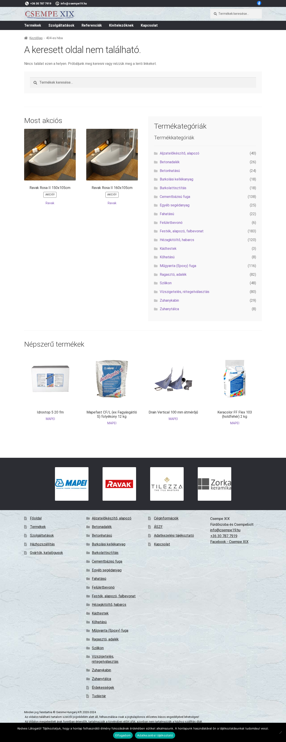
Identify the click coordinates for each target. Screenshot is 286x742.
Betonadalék (170, 162)
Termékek (32, 25)
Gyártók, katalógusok (46, 553)
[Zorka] (214, 484)
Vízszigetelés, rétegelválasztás (184, 292)
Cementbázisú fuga (175, 197)
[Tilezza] (166, 484)
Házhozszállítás (42, 544)
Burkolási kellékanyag (176, 179)
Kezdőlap (36, 38)
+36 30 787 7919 (223, 536)
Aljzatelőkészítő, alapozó (179, 153)
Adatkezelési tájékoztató (174, 535)
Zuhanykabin (169, 300)
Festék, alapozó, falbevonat (182, 231)
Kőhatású (167, 257)
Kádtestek (168, 248)
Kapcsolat (149, 25)
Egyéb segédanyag (174, 205)
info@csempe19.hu (225, 530)
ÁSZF (158, 527)
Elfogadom (122, 735)
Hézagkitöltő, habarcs (177, 240)
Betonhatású (170, 171)
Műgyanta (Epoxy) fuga (178, 266)
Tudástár (99, 696)
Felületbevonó (171, 222)
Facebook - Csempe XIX (229, 542)
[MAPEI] (71, 484)
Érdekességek (103, 687)
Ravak (50, 203)
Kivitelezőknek (121, 25)
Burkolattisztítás (173, 188)
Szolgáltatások (61, 25)
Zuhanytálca (169, 309)
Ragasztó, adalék (173, 274)
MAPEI (50, 419)
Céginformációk (166, 518)
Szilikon (166, 283)
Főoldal (36, 518)
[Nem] (280, 732)
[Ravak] (119, 484)
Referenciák (92, 25)
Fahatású (167, 214)
